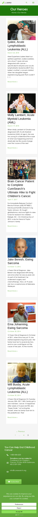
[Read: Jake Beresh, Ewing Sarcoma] (22, 248)
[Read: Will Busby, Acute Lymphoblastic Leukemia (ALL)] (22, 373)
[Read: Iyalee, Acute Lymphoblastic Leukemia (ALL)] (22, 30)
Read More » (12, 82)
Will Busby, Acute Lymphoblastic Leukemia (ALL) (19, 388)
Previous (20, 431)
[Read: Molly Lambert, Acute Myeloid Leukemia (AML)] (22, 103)
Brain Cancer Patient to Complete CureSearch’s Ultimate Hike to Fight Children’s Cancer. (21, 189)
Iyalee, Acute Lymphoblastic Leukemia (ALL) (18, 45)
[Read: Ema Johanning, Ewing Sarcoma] (22, 312)
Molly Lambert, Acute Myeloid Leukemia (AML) (21, 118)
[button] (27, 2)
